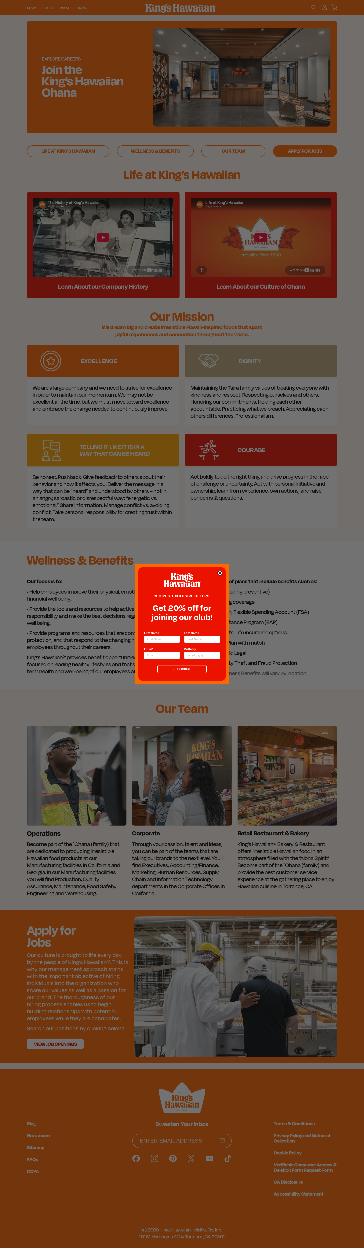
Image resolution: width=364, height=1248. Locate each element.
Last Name (191, 633)
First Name (151, 633)
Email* (148, 649)
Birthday (190, 649)
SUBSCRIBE (182, 669)
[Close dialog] (220, 573)
